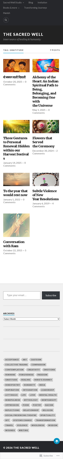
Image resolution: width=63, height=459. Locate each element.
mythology (31, 400)
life (24, 395)
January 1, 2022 (11, 199)
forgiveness (26, 375)
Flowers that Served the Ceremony (43, 142)
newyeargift (49, 400)
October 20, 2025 (12, 81)
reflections (12, 410)
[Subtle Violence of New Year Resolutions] (45, 179)
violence (22, 425)
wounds (10, 430)
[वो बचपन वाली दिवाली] (16, 65)
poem (26, 405)
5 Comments (14, 251)
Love (32, 395)
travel (9, 425)
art (25, 360)
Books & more (10, 7)
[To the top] (57, 441)
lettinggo (11, 395)
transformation (45, 420)
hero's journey (43, 380)
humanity (29, 385)
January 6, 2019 (40, 203)
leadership (47, 390)
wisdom (52, 425)
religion (48, 410)
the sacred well (23, 34)
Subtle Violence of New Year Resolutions (45, 195)
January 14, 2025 (12, 162)
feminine (10, 375)
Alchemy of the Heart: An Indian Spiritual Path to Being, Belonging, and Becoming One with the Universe (45, 91)
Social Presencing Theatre (20, 415)
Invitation (42, 2)
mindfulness (12, 400)
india (42, 385)
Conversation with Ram (13, 244)
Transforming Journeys (35, 7)
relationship (31, 410)
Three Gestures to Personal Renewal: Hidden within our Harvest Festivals (16, 148)
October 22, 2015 (12, 250)
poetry (37, 405)
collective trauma (16, 365)
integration (30, 390)
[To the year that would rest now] (16, 179)
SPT (7, 420)
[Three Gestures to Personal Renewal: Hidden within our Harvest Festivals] (16, 126)
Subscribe (51, 295)
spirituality (47, 415)
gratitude (11, 380)
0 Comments (14, 83)
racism (49, 405)
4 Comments (43, 205)
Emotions (49, 370)
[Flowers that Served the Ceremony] (45, 126)
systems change (22, 420)
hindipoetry (12, 385)
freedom (42, 375)
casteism (36, 360)
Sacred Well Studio (12, 2)
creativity (34, 370)
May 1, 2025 (38, 110)
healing (25, 380)
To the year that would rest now (15, 193)
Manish (6, 13)
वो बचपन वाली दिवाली (14, 77)
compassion (38, 365)
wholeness (37, 425)
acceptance (12, 360)
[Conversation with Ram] (16, 225)
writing (23, 430)
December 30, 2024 (43, 150)
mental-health (48, 395)
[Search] (6, 20)
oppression (12, 405)
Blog (31, 2)
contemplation (14, 370)
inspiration (12, 390)
